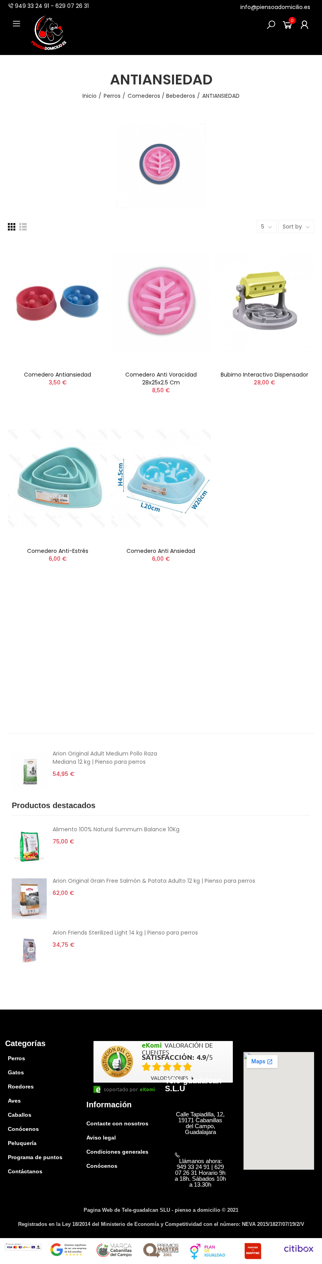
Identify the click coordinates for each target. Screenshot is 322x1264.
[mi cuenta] (304, 24)
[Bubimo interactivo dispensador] (264, 302)
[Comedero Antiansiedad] (57, 302)
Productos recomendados (44, 694)
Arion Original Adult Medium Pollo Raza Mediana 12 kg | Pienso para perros (105, 758)
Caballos (19, 671)
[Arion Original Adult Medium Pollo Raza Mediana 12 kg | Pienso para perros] (29, 771)
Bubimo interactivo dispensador (264, 375)
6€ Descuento (28, 718)
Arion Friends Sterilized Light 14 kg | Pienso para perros (125, 933)
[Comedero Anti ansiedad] (160, 479)
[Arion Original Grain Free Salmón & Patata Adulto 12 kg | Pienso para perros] (29, 898)
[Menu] (16, 23)
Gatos (16, 635)
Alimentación (26, 706)
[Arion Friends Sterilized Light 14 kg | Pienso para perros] (29, 950)
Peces (16, 659)
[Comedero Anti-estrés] (57, 479)
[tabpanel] (161, 898)
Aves (14, 623)
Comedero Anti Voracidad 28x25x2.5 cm (161, 378)
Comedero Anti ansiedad (160, 551)
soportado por (121, 1089)
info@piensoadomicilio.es (275, 7)
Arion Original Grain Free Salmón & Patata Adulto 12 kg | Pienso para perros (154, 881)
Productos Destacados (39, 682)
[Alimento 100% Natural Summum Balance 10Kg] (29, 847)
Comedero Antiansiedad (57, 375)
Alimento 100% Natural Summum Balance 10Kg (116, 829)
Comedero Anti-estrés (57, 551)
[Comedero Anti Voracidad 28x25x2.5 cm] (160, 302)
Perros (16, 612)
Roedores (20, 647)
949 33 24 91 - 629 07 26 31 (52, 6)
